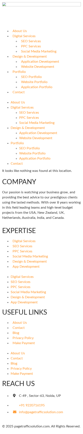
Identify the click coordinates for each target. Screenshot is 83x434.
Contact (19, 92)
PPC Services (31, 46)
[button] (41, 97)
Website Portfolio (34, 82)
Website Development (37, 66)
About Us (20, 31)
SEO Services (31, 41)
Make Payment (24, 343)
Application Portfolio (36, 87)
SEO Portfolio (31, 77)
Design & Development (30, 56)
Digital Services (24, 36)
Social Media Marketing (38, 51)
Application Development (40, 61)
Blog (16, 333)
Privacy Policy (23, 338)
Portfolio (19, 72)
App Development (26, 266)
